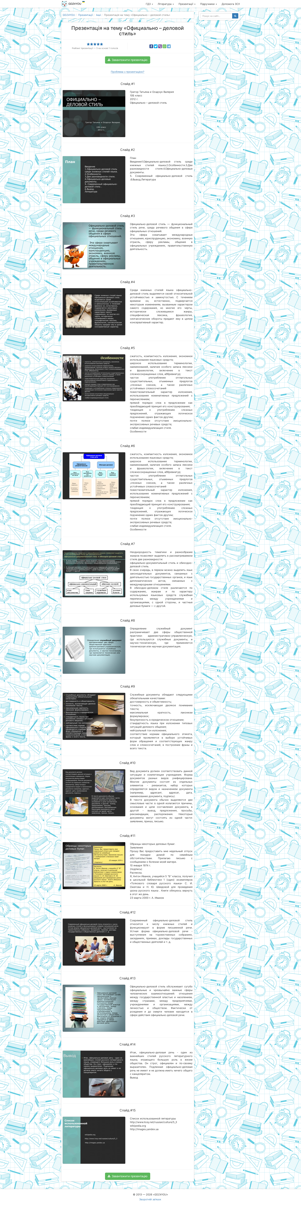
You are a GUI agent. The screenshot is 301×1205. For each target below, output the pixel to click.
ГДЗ (148, 3)
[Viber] (160, 46)
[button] (127, 60)
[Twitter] (156, 46)
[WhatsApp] (164, 46)
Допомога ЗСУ (231, 3)
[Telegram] (169, 46)
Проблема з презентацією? (127, 71)
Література (165, 3)
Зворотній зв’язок (150, 1199)
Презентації (186, 3)
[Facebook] (151, 46)
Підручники (207, 3)
